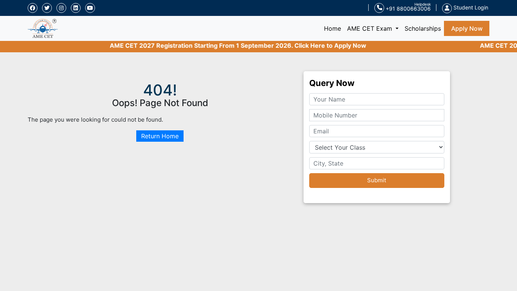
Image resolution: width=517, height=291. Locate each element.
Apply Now (467, 28)
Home (334, 28)
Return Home (160, 136)
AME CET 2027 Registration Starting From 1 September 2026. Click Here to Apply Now (233, 45)
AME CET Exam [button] (370, 28)
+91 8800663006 (407, 8)
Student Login (470, 7)
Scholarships (423, 28)
